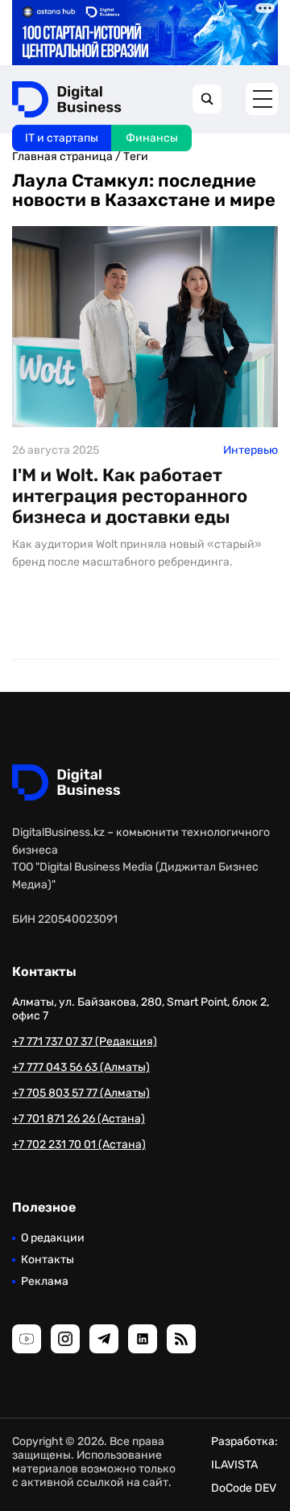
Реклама (44, 1281)
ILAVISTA (234, 1465)
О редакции (53, 1238)
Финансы (152, 138)
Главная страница (62, 156)
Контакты (47, 1259)
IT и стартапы (61, 138)
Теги (135, 156)
